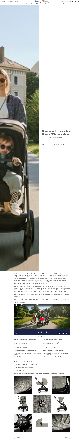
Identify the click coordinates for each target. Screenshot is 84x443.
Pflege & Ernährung (29, 3)
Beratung (3, 1)
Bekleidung (57, 3)
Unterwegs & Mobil (20, 3)
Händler (16, 1)
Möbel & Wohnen (39, 3)
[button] (52, 144)
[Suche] (70, 1)
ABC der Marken (64, 3)
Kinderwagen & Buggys (47, 139)
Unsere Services (10, 1)
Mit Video (54, 139)
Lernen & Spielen (48, 3)
